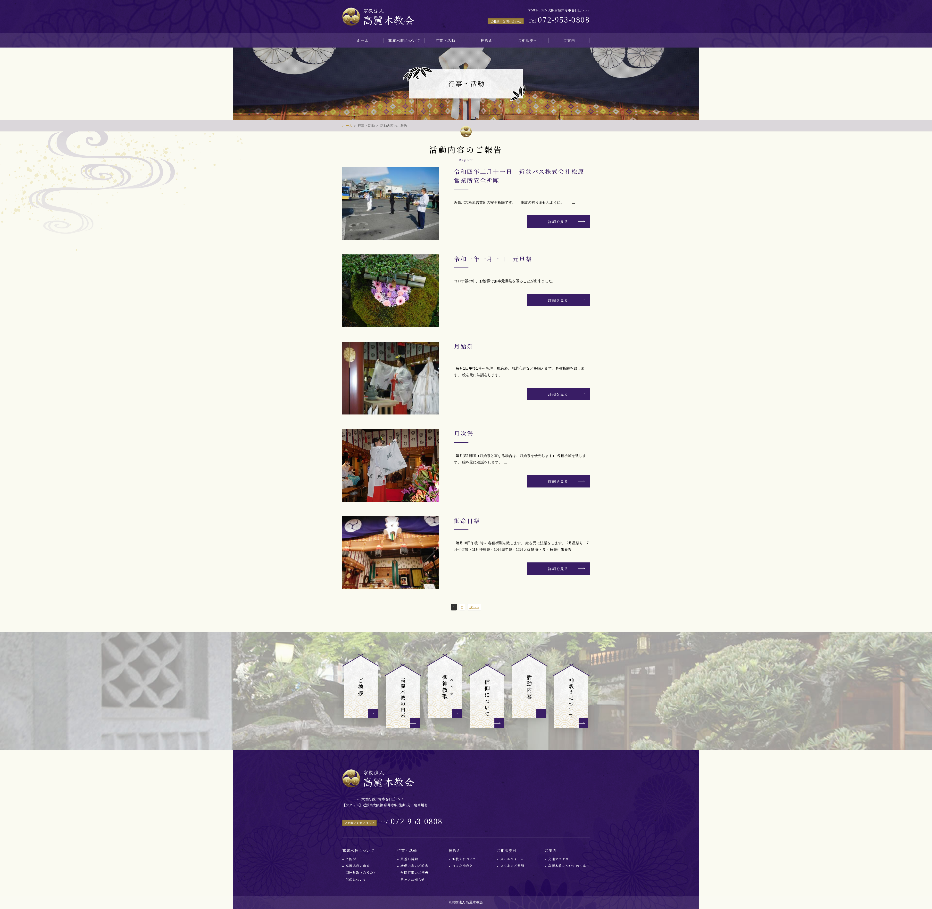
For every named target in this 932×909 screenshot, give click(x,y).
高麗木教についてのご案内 (569, 865)
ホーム (363, 40)
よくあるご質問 (512, 865)
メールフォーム (512, 859)
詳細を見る (558, 221)
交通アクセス (558, 859)
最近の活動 (409, 859)
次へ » (474, 607)
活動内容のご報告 (414, 865)
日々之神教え (462, 865)
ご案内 (569, 40)
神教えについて (464, 859)
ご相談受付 (528, 40)
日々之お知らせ (412, 879)
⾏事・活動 (445, 40)
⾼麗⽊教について (404, 40)
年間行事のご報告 (414, 872)
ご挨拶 (351, 859)
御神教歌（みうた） (361, 872)
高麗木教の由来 (358, 865)
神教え (487, 40)
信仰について (356, 879)
